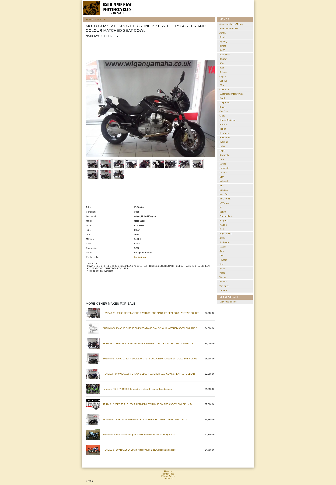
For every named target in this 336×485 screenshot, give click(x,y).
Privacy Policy (168, 476)
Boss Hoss (224, 54)
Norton (222, 212)
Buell (221, 68)
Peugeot (223, 220)
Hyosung (223, 142)
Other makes (100, 19)
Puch (221, 229)
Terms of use (168, 474)
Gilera (222, 116)
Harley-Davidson (227, 120)
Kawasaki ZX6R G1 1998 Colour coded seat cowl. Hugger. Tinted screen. (137, 389)
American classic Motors (231, 24)
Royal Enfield (225, 233)
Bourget (223, 59)
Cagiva (222, 76)
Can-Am (223, 81)
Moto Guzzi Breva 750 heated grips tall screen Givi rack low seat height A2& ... (140, 434)
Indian (222, 146)
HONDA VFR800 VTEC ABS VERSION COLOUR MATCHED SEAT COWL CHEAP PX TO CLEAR (149, 374)
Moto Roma (224, 199)
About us (168, 471)
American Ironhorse (228, 28)
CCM (221, 85)
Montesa (223, 190)
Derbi (222, 98)
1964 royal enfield (228, 302)
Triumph (223, 260)
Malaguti (223, 181)
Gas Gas (223, 111)
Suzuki (222, 247)
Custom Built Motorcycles (231, 94)
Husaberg (224, 133)
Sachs (222, 238)
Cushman (224, 89)
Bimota (222, 46)
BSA (221, 63)
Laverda (223, 172)
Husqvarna (224, 137)
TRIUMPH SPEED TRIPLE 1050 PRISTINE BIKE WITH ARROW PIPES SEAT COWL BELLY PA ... (148, 404)
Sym (221, 251)
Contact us (168, 478)
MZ (220, 207)
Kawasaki (224, 155)
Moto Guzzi (224, 194)
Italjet (222, 150)
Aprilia (222, 33)
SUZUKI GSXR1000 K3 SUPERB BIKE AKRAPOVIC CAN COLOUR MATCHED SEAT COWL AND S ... (151, 328)
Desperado (224, 102)
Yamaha (223, 290)
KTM (221, 159)
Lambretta (224, 168)
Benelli (222, 37)
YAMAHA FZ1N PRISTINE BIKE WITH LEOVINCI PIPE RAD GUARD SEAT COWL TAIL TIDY (146, 419)
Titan (221, 255)
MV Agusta (224, 203)
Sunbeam (224, 242)
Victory (222, 277)
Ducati (222, 107)
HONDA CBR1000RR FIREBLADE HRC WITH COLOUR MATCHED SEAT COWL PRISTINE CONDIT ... (152, 313)
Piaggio (223, 225)
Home (89, 19)
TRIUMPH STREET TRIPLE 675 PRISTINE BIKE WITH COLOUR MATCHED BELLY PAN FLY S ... (149, 343)
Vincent (223, 281)
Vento (222, 268)
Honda (222, 129)
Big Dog (223, 41)
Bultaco (223, 72)
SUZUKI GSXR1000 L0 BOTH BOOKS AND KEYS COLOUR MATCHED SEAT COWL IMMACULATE (150, 359)
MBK (221, 185)
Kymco (222, 164)
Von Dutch (224, 286)
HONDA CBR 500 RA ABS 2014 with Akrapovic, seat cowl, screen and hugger (139, 450)
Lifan (221, 177)
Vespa (222, 273)
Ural (221, 264)
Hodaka (223, 124)
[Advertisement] (149, 49)
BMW (222, 50)
